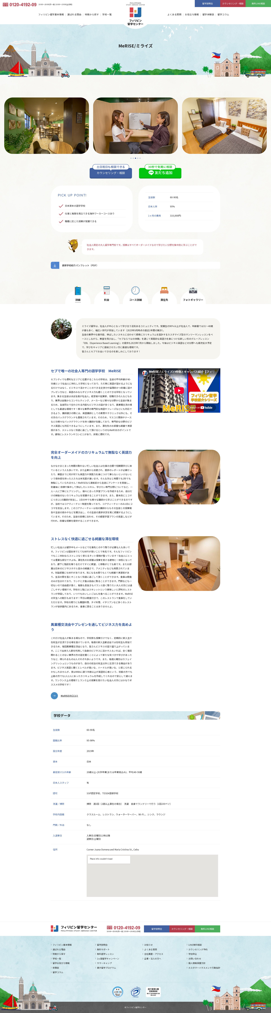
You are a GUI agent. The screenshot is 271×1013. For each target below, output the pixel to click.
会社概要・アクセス (153, 953)
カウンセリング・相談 (232, 3)
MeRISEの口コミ (69, 695)
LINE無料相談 (195, 944)
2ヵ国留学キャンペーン (108, 958)
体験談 (56, 967)
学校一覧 (107, 14)
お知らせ (148, 944)
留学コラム (223, 14)
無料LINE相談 (258, 3)
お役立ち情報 (192, 14)
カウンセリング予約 (197, 949)
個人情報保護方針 (196, 963)
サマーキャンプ (104, 963)
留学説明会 (207, 3)
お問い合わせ (194, 958)
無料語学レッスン (105, 953)
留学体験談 (208, 14)
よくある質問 (174, 14)
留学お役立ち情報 (61, 963)
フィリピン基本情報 (62, 944)
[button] (131, 158)
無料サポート (103, 949)
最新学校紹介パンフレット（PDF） (80, 265)
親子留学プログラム (106, 967)
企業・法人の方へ (152, 958)
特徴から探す (92, 14)
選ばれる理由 (74, 14)
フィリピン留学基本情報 (51, 14)
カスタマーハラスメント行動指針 (204, 967)
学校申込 (192, 953)
